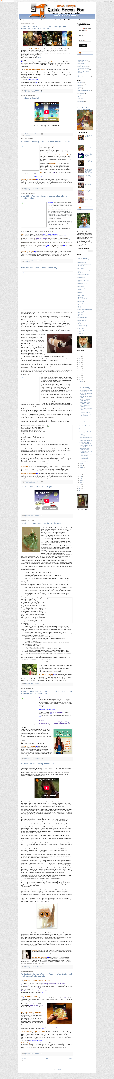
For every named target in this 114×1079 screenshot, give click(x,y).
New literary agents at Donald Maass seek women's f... (84, 411)
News (74, 19)
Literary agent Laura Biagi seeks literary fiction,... (85, 432)
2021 (80, 362)
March (81, 478)
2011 (80, 484)
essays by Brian (81, 101)
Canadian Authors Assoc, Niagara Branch (84, 270)
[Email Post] (41, 90)
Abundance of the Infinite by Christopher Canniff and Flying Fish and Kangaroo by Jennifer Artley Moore (46, 692)
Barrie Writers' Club (82, 262)
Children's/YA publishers (83, 61)
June (81, 472)
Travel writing (80, 99)
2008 (80, 490)
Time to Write (80, 333)
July (80, 471)
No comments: (37, 90)
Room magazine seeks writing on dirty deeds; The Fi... (85, 414)
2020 (80, 364)
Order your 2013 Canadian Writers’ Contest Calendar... (86, 454)
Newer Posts (24, 1058)
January (81, 482)
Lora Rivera (80, 307)
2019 (80, 366)
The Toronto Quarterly (82, 330)
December (82, 381)
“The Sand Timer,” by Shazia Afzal (85, 142)
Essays (79, 88)
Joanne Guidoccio (81, 290)
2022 (80, 360)
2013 (80, 377)
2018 (80, 368)
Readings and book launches (83, 69)
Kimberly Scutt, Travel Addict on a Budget (84, 299)
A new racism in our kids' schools (88, 136)
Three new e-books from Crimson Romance (85, 429)
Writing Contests (58, 19)
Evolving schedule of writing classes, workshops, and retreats (84, 108)
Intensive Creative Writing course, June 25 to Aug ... (85, 417)
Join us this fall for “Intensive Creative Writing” (88, 199)
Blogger (59, 1069)
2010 (80, 486)
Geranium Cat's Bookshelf (83, 279)
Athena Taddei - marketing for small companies (85, 260)
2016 (80, 372)
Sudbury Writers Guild (82, 326)
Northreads (80, 315)
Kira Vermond (81, 301)
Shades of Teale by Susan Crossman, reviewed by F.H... (85, 443)
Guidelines (38, 57)
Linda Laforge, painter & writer (84, 304)
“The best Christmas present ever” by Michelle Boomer (41, 523)
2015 (80, 373)
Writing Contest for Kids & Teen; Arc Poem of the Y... (85, 409)
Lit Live (79, 306)
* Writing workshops (28, 189)
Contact (79, 19)
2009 (80, 488)
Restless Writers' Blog (82, 320)
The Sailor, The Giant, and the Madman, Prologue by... (85, 457)
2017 (80, 370)
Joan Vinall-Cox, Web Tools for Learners (84, 288)
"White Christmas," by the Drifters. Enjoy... (37, 487)
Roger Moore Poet (81, 322)
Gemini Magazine (81, 277)
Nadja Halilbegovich (82, 311)
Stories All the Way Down (83, 325)
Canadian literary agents (82, 60)
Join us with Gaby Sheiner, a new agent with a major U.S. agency (88, 154)
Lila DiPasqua (81, 303)
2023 (80, 358)
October (81, 465)
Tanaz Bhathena (81, 328)
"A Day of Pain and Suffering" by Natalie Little (38, 764)
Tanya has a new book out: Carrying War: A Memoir (88, 191)
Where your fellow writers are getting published (85, 74)
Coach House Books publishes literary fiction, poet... (85, 435)
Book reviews (80, 84)
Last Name (82, 40)
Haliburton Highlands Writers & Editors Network (84, 281)
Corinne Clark (81, 275)
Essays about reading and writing (84, 90)
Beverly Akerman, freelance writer (84, 264)
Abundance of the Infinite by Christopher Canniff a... (84, 403)
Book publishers (41, 91)
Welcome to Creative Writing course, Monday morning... (85, 449)
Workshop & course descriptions (84, 76)
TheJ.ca (79, 331)
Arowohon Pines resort (82, 258)
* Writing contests (35, 91)
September (82, 467)
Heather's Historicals (82, 284)
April (81, 476)
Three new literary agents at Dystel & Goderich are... (85, 446)
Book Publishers (67, 19)
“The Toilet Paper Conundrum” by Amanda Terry (39, 268)
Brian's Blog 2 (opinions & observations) (83, 266)
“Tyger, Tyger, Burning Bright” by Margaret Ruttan (88, 176)
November (82, 463)
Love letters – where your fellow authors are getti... (85, 426)
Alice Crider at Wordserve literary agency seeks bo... (85, 391)
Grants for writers (81, 63)
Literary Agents (50, 19)
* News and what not (28, 91)
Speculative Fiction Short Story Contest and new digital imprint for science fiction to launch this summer (45, 28)
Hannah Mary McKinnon (83, 283)
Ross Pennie (80, 323)
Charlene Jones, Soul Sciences (83, 274)
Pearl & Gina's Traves (82, 319)
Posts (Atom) (28, 1060)
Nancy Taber (80, 312)
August (81, 469)
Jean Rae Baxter (81, 286)
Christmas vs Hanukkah (30, 98)
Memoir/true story (32, 482)
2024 (80, 356)
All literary (26, 482)
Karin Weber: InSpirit (82, 294)
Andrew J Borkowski (82, 256)
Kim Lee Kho (80, 297)
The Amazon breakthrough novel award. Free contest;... (85, 451)
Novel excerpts (81, 93)
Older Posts (70, 1058)
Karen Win (80, 292)
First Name (82, 35)
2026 (80, 353)
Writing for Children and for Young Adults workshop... (86, 423)
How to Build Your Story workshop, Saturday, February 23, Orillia (45, 142)
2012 (80, 379)
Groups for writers (81, 65)
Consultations (27, 19)
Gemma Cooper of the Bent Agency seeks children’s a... (86, 460)
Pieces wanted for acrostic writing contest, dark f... (85, 438)
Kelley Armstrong (81, 295)
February (81, 480)
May (81, 474)
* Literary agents (27, 261)
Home (21, 19)
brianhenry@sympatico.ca (65, 240)
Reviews (80, 96)
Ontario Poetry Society (82, 317)
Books (26, 759)
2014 (80, 375)
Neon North (80, 314)
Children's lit (80, 87)
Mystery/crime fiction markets (83, 68)
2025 (80, 354)
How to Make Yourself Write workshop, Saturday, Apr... (85, 420)
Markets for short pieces (82, 66)
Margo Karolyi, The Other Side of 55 (85, 309)
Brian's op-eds (81, 268)
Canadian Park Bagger (82, 272)
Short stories (80, 98)
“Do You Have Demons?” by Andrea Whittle (89, 161)
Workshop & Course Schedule (38, 19)
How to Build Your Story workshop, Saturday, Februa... (85, 388)
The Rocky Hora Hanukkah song (85, 440)
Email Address (83, 30)
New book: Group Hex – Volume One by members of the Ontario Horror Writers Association (88, 170)
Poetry (79, 95)
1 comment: (37, 966)
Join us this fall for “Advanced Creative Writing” (88, 184)
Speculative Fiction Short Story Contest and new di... (85, 383)
